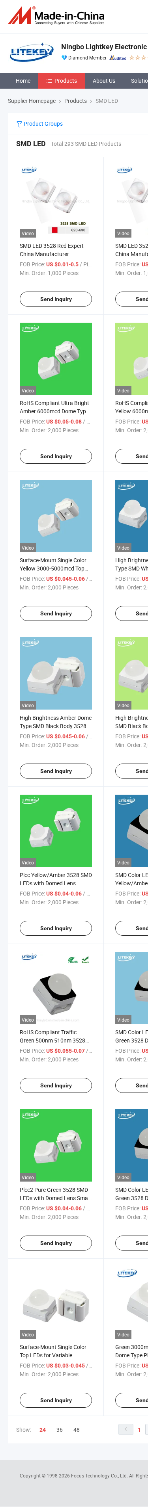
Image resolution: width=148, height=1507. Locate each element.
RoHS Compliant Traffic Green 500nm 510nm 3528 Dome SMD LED (52, 1040)
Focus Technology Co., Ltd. (100, 1475)
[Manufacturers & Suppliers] (57, 15)
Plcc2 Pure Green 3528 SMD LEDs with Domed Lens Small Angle (55, 1198)
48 (76, 1429)
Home (23, 80)
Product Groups (42, 123)
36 (59, 1429)
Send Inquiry (56, 299)
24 (42, 1430)
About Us (104, 80)
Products (65, 80)
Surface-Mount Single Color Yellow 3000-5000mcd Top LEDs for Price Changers (53, 568)
